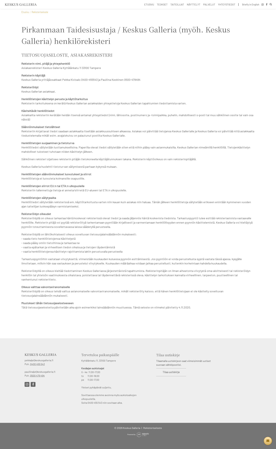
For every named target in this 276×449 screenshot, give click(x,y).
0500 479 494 (37, 375)
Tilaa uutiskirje (171, 372)
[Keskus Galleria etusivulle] (21, 4)
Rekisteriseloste (152, 427)
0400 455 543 (37, 364)
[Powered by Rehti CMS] (138, 435)
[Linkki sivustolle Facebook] (33, 384)
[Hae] (270, 4)
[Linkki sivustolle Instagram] (27, 384)
